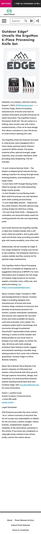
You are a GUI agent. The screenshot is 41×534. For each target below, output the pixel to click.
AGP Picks (6, 4)
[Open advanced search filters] (31, 20)
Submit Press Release (20, 525)
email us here (8, 402)
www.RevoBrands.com (29, 385)
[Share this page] (37, 21)
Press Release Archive (24, 520)
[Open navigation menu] (4, 21)
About (9, 520)
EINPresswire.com (24, 105)
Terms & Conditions (20, 530)
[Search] (26, 20)
